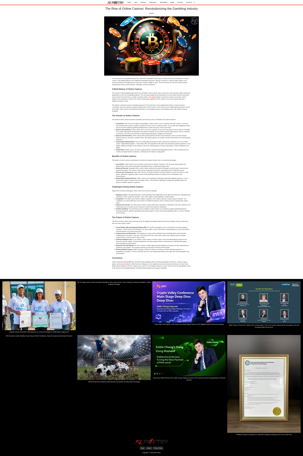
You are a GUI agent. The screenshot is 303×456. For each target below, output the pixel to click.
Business (143, 2)
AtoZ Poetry (157, 452)
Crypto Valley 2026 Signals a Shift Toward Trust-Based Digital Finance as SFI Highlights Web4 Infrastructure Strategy (189, 324)
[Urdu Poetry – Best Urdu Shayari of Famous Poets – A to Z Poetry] (115, 2)
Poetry (129, 2)
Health (172, 2)
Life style (179, 2)
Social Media (163, 2)
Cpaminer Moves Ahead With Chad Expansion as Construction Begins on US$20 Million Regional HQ (39, 332)
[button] (194, 2)
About (142, 448)
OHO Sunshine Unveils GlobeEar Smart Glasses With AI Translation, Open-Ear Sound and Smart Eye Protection (39, 336)
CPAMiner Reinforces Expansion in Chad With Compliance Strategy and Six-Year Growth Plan (264, 434)
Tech (136, 2)
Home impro (152, 2)
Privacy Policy (158, 448)
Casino (151, 13)
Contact (149, 448)
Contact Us (189, 2)
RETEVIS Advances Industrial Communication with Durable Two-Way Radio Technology (114, 382)
